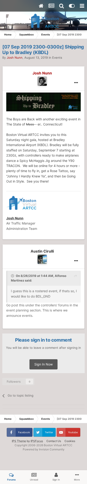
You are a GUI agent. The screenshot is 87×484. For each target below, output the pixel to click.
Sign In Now (43, 364)
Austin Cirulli (42, 251)
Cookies (69, 441)
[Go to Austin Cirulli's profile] (42, 259)
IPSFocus (37, 441)
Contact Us (53, 441)
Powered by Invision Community (43, 449)
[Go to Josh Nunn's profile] (42, 81)
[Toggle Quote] (13, 276)
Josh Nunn (14, 218)
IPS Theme (19, 441)
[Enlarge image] (43, 101)
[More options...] (76, 83)
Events (57, 57)
